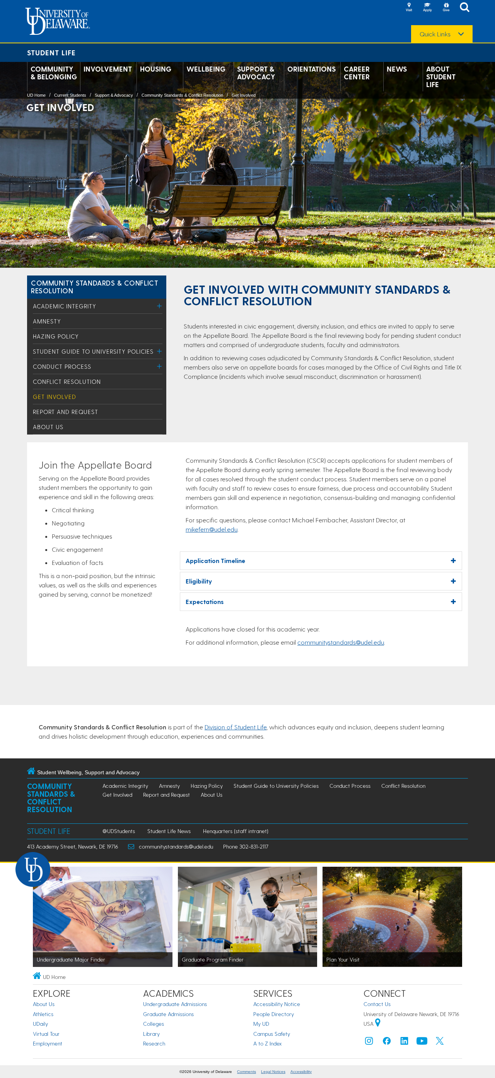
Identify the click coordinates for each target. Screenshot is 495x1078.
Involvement (108, 69)
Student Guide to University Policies (93, 351)
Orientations (311, 69)
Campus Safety (271, 1033)
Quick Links (435, 34)
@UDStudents (118, 831)
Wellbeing (205, 69)
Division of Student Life (235, 727)
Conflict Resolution (67, 381)
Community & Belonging (54, 72)
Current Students (70, 95)
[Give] (446, 7)
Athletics (43, 1014)
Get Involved (244, 95)
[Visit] (409, 7)
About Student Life (441, 76)
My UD (261, 1023)
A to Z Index (267, 1043)
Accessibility (301, 1071)
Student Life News (169, 831)
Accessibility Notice (276, 1004)
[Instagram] (369, 1042)
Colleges (153, 1023)
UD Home (36, 95)
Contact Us (377, 1004)
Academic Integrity (64, 306)
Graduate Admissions (168, 1014)
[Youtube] (421, 1042)
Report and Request (65, 411)
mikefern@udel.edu (211, 529)
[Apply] (427, 7)
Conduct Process (62, 366)
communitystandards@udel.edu (340, 642)
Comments (246, 1071)
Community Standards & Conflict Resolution (182, 95)
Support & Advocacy (256, 72)
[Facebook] (386, 1042)
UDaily (40, 1023)
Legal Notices (273, 1071)
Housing (155, 69)
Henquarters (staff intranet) (235, 831)
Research (154, 1043)
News (397, 69)
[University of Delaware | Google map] (378, 1023)
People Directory (273, 1014)
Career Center (357, 72)
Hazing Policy (56, 336)
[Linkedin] (404, 1042)
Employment (47, 1043)
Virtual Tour (46, 1033)
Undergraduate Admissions (175, 1004)
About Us (48, 426)
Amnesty (47, 321)
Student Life (51, 52)
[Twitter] (439, 1042)
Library (151, 1033)
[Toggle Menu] (159, 306)
